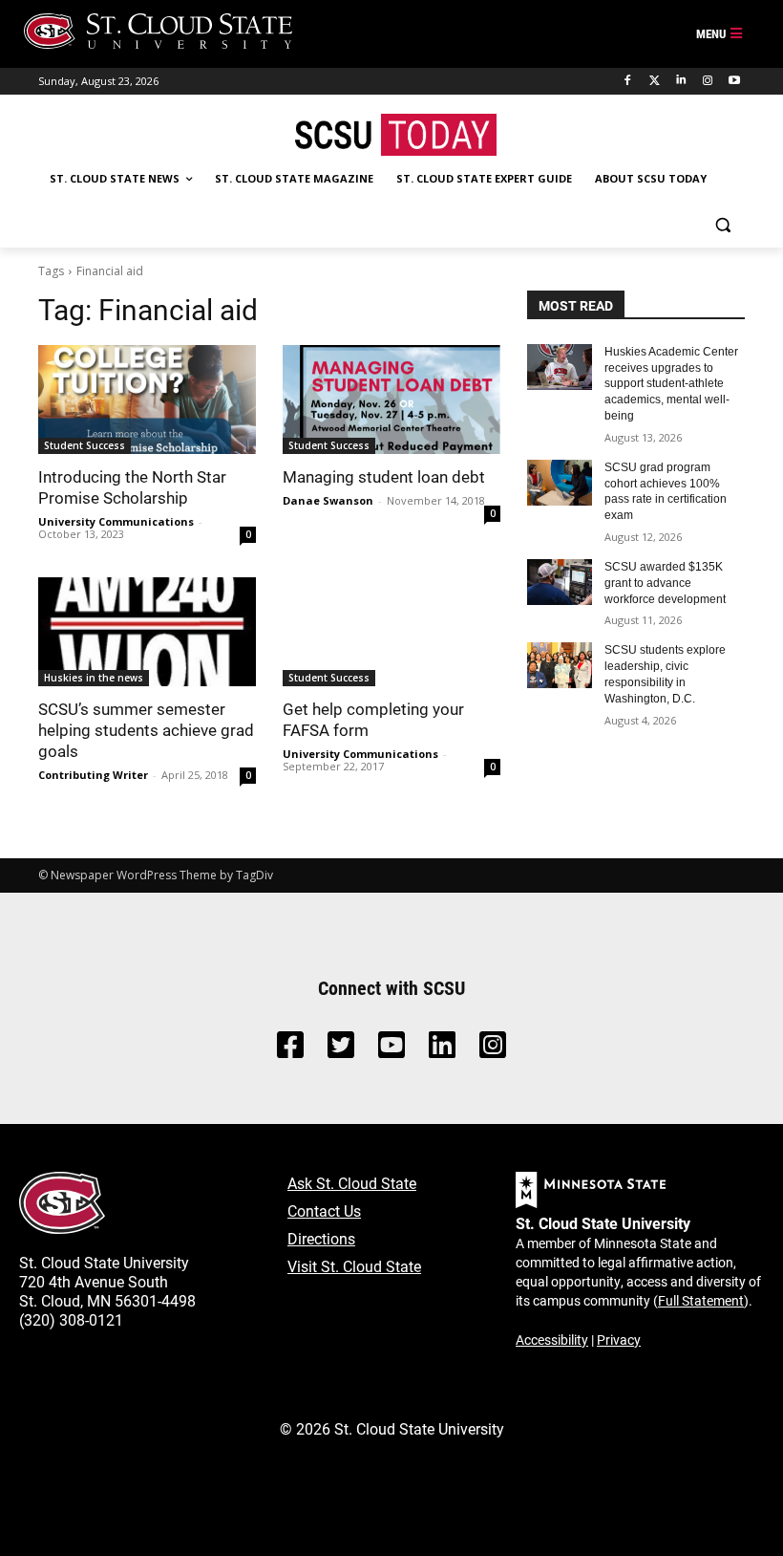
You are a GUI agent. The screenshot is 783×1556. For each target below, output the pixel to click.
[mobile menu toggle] (720, 34)
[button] (722, 225)
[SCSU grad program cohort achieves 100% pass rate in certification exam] (559, 483)
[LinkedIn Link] (442, 1050)
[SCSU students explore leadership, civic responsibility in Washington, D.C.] (559, 665)
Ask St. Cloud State (351, 1183)
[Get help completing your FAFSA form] (391, 631)
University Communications (116, 521)
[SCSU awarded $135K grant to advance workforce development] (559, 582)
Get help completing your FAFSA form (373, 719)
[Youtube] (734, 81)
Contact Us (324, 1210)
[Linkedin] (681, 81)
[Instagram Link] (493, 1050)
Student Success (84, 445)
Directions (321, 1238)
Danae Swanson (328, 500)
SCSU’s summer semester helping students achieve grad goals (146, 730)
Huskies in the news (93, 677)
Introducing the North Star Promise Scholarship (132, 486)
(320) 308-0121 (71, 1319)
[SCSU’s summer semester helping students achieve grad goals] (147, 631)
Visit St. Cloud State (354, 1266)
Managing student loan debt (384, 476)
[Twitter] (655, 81)
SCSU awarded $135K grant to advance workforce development (665, 583)
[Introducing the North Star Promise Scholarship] (147, 399)
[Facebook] (628, 81)
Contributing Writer (93, 774)
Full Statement (701, 1300)
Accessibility (552, 1339)
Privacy (619, 1339)
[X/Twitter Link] (341, 1050)
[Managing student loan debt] (391, 399)
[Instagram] (707, 81)
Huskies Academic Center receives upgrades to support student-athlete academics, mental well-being (671, 383)
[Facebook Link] (290, 1050)
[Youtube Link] (391, 1050)
